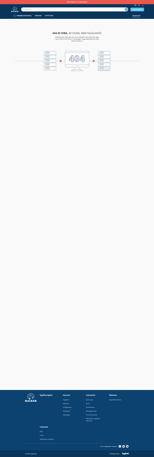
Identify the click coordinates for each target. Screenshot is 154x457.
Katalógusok (66, 411)
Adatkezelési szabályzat (47, 439)
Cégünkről (66, 400)
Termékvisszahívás (91, 415)
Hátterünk (66, 403)
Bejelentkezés (137, 9)
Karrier (88, 403)
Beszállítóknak (90, 407)
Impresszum (89, 400)
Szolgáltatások (67, 407)
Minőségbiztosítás (91, 411)
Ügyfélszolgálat (46, 395)
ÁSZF (41, 431)
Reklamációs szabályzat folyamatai (93, 420)
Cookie (42, 435)
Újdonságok (66, 415)
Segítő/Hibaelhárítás (115, 400)
